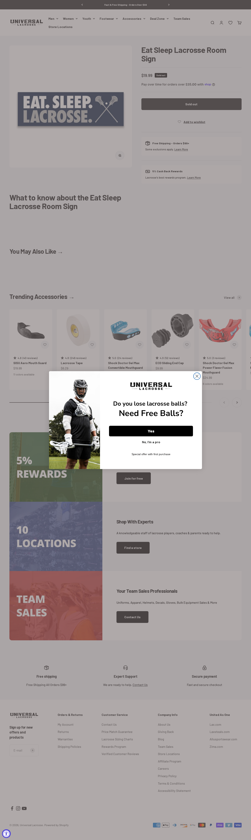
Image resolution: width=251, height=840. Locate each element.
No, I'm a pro (151, 442)
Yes (151, 431)
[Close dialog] (197, 376)
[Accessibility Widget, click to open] (6, 833)
